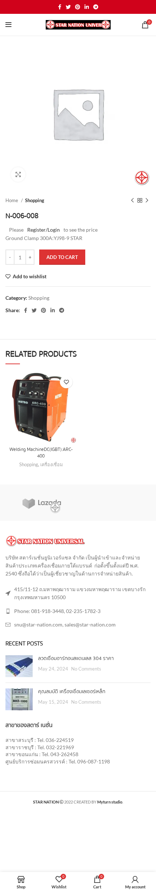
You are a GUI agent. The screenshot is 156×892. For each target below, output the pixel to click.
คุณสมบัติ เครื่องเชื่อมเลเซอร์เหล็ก (71, 692)
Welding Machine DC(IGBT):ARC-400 (41, 453)
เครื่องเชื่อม (51, 464)
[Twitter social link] (68, 7)
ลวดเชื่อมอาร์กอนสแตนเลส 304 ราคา (76, 659)
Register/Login (43, 230)
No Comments (86, 669)
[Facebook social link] (59, 7)
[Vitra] (41, 502)
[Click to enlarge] (18, 174)
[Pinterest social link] (77, 7)
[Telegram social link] (95, 7)
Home (12, 200)
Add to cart (62, 257)
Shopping (34, 200)
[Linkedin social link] (86, 7)
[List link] (78, 611)
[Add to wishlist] (66, 382)
